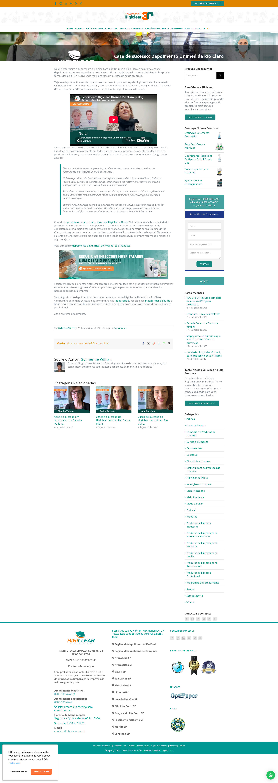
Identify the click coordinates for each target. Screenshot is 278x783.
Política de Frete (161, 745)
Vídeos (190, 602)
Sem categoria (194, 595)
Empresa (173, 745)
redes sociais (122, 300)
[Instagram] (192, 619)
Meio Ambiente (195, 497)
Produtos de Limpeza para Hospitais (201, 544)
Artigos (190, 419)
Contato (182, 745)
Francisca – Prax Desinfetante (203, 314)
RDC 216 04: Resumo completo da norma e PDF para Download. (203, 301)
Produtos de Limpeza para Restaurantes (201, 564)
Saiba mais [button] (14, 763)
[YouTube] (204, 619)
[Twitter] (209, 619)
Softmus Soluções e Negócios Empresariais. (155, 750)
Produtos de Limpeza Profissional (198, 574)
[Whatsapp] (215, 619)
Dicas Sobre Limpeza (198, 461)
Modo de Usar (194, 503)
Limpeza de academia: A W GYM (154, 418)
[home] (81, 631)
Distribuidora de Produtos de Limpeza (203, 469)
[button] (208, 28)
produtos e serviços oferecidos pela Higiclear (93, 222)
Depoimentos (120, 328)
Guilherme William (66, 328)
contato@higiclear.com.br (70, 731)
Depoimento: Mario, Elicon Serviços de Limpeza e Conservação (112, 420)
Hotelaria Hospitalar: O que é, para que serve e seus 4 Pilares (204, 353)
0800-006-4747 (63, 694)
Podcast (191, 510)
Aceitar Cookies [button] (41, 772)
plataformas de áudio (157, 300)
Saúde (190, 589)
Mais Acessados (195, 490)
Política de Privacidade (102, 745)
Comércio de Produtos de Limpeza (200, 433)
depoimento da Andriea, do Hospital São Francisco (101, 245)
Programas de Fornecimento (202, 582)
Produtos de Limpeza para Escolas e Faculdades (201, 534)
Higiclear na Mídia (197, 477)
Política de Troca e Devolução (140, 745)
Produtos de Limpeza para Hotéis (201, 554)
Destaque (191, 454)
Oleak (124, 222)
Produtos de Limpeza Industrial (198, 524)
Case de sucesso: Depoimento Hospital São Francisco (70, 420)
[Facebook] (187, 619)
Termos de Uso (119, 745)
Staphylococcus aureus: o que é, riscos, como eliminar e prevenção (203, 339)
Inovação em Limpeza (198, 484)
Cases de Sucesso (196, 425)
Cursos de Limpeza (197, 441)
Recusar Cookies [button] (19, 772)
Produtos (191, 516)
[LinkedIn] (198, 619)
